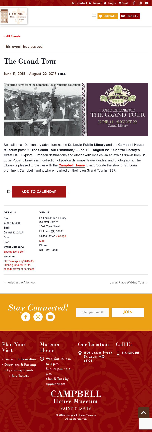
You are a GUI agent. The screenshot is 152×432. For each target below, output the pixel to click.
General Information (20, 359)
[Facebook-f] (25, 316)
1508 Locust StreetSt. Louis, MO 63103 (98, 357)
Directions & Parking (20, 365)
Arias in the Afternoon (21, 282)
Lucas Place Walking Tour (127, 282)
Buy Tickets (20, 376)
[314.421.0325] (118, 353)
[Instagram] (38, 316)
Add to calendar (39, 192)
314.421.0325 (131, 353)
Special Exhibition (14, 251)
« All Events (12, 36)
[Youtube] (50, 316)
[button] (64, 16)
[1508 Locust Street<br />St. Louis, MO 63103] (80, 353)
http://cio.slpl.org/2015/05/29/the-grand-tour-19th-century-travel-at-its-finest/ (19, 265)
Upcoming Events (20, 370)
